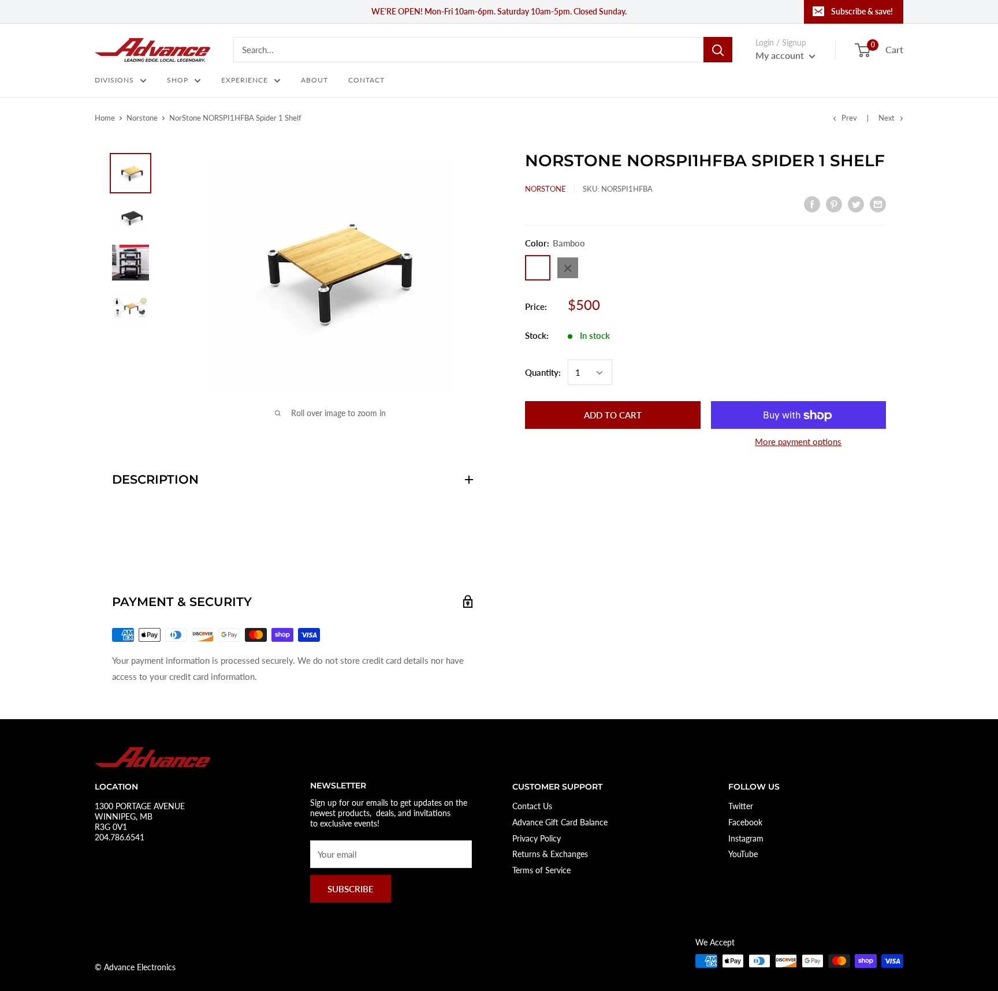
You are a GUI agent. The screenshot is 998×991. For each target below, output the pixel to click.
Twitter (740, 806)
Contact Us (532, 806)
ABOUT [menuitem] (314, 80)
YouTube (743, 854)
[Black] (567, 268)
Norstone (142, 117)
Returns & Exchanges (550, 854)
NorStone (545, 188)
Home (105, 117)
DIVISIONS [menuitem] (114, 80)
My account (780, 55)
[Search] (717, 49)
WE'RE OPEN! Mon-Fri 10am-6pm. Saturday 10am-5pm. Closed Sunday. (499, 11)
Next (886, 117)
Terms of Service (541, 870)
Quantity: (543, 373)
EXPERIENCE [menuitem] (244, 80)
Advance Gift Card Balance (560, 822)
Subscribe (350, 889)
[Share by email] (878, 203)
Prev (849, 117)
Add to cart (613, 415)
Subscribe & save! (862, 11)
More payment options (798, 442)
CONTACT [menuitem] (366, 80)
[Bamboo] (537, 268)
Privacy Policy (536, 838)
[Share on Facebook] (812, 203)
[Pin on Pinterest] (834, 203)
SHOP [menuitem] (177, 80)
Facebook (745, 822)
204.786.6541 (119, 837)
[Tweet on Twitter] (856, 203)
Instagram (746, 838)
